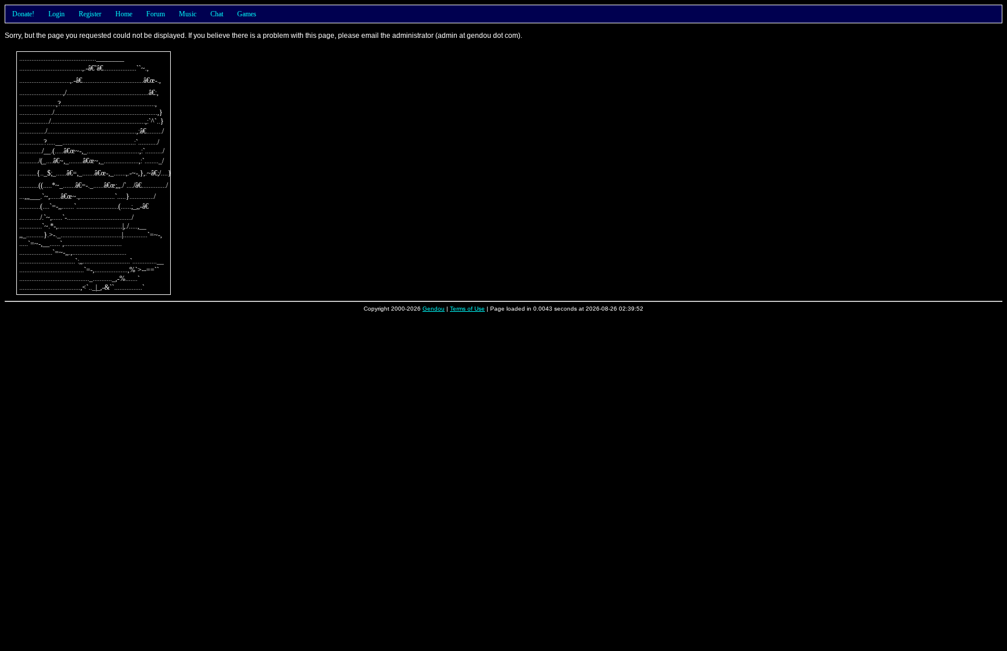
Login (56, 14)
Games (246, 14)
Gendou (433, 308)
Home (123, 14)
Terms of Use (467, 308)
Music (187, 14)
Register (90, 14)
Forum (155, 14)
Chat (216, 14)
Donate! (23, 14)
